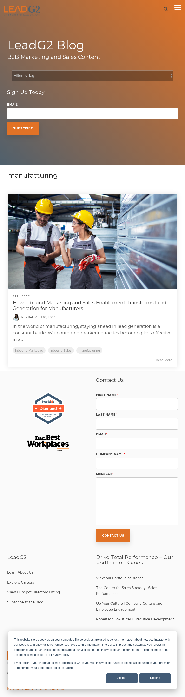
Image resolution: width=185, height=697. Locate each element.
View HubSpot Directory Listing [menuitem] (33, 592)
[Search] (166, 9)
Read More (164, 360)
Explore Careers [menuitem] (20, 582)
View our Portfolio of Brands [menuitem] (119, 578)
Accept (121, 678)
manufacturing (89, 350)
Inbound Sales (61, 350)
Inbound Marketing (29, 350)
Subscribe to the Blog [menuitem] (25, 602)
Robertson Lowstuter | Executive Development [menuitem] (135, 619)
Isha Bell (26, 317)
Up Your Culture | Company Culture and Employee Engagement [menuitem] (129, 606)
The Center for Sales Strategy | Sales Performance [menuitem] (127, 590)
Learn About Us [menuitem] (20, 572)
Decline (155, 678)
